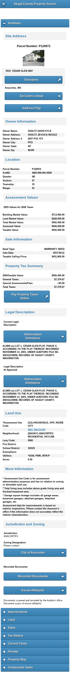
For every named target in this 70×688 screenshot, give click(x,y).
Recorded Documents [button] (33, 576)
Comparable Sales (21, 669)
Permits (14, 653)
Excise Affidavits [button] (33, 590)
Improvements (18, 613)
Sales (12, 629)
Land (12, 621)
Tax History (16, 637)
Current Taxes (18, 645)
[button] (33, 80)
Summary (15, 24)
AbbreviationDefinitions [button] (33, 336)
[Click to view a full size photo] (33, 65)
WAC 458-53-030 (36, 429)
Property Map (18, 661)
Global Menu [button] (3, 3)
